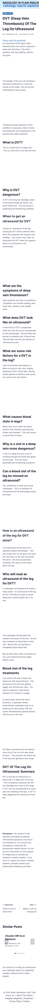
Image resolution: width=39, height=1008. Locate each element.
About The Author (24, 995)
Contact (26, 1001)
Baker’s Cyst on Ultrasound (29, 908)
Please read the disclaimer (14, 40)
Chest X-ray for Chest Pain (9, 908)
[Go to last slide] (6, 942)
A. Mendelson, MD (11, 34)
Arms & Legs (8, 13)
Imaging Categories (13, 998)
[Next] (32, 942)
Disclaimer (28, 998)
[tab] (15, 953)
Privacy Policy (15, 1001)
